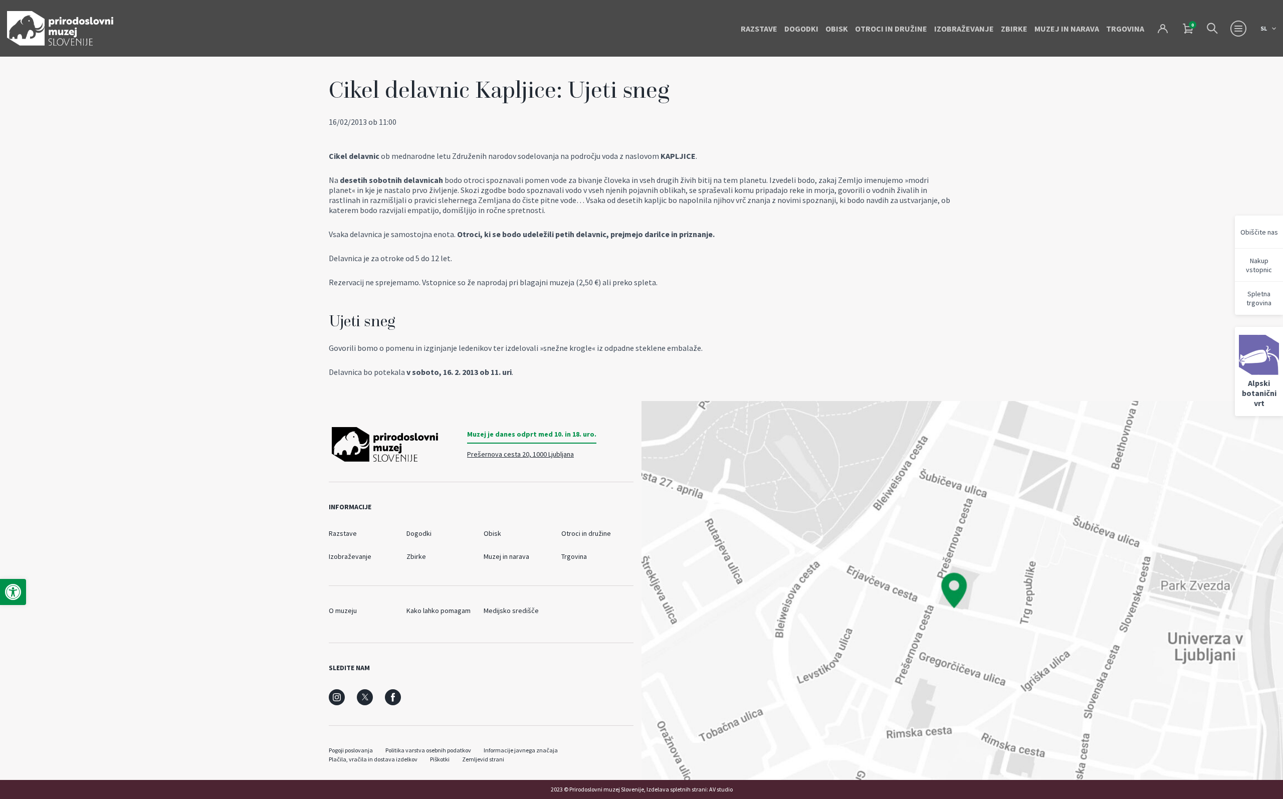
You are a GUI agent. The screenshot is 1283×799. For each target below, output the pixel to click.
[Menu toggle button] (1238, 29)
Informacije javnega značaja (521, 750)
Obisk (836, 29)
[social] (337, 697)
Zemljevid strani (483, 759)
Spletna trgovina (1258, 298)
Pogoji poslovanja (351, 750)
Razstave (759, 29)
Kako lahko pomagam (438, 610)
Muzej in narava (1066, 29)
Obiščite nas (1259, 232)
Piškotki (440, 759)
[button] (13, 592)
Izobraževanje (964, 29)
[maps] (962, 590)
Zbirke (1014, 29)
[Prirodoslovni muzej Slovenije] (60, 28)
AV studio (721, 789)
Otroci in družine (891, 29)
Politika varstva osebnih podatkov (428, 750)
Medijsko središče (511, 610)
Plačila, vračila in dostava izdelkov (373, 759)
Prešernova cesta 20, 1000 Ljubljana (520, 454)
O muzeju (343, 610)
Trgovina (1125, 29)
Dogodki (801, 29)
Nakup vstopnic (1259, 265)
